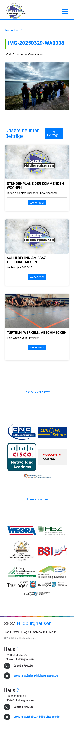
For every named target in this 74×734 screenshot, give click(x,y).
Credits (52, 632)
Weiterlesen (37, 202)
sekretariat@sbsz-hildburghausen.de (36, 675)
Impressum (38, 632)
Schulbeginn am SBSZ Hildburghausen (26, 260)
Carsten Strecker (33, 54)
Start (6, 632)
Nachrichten (12, 30)
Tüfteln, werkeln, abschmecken (37, 332)
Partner (16, 632)
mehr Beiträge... (54, 133)
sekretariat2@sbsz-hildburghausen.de (37, 716)
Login (26, 632)
